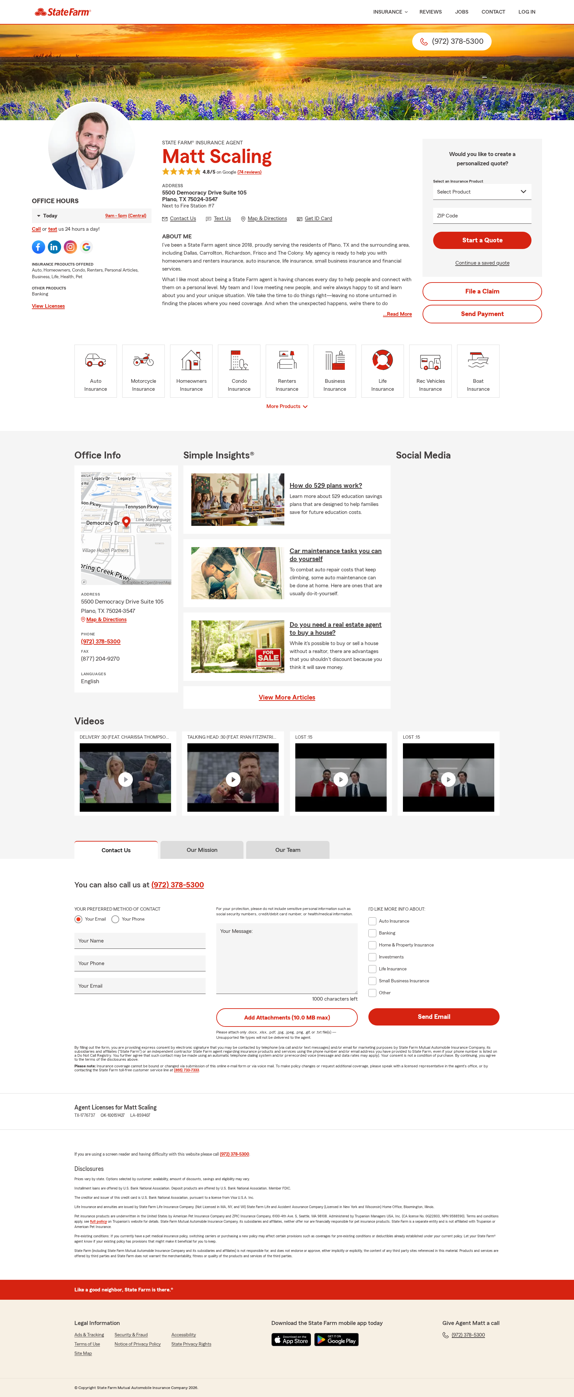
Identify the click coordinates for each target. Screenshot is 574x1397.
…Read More (397, 314)
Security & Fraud (131, 1335)
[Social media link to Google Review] (86, 247)
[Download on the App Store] (291, 1339)
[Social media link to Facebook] (38, 247)
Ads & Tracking (89, 1335)
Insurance (387, 12)
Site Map (83, 1353)
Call (36, 229)
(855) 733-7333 (186, 1070)
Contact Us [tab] (116, 850)
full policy (98, 1221)
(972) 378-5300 (101, 641)
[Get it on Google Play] (336, 1339)
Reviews (431, 12)
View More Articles (287, 697)
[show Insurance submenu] (405, 12)
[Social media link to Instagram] (70, 247)
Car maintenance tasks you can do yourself (336, 555)
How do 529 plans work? (326, 485)
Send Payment (482, 314)
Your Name (91, 941)
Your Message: (236, 931)
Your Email (95, 919)
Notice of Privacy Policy (138, 1344)
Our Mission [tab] (202, 850)
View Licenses (48, 306)
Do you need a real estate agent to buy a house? (336, 628)
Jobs (461, 12)
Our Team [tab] (288, 850)
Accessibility (183, 1335)
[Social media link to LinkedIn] (54, 247)
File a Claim (482, 291)
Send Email (434, 1017)
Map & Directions (106, 619)
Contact (493, 12)
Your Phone (133, 919)
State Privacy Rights (191, 1344)
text (52, 229)
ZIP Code (447, 215)
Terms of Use (87, 1344)
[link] (63, 12)
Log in (527, 12)
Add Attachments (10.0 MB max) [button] (287, 1018)
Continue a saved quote (482, 263)
